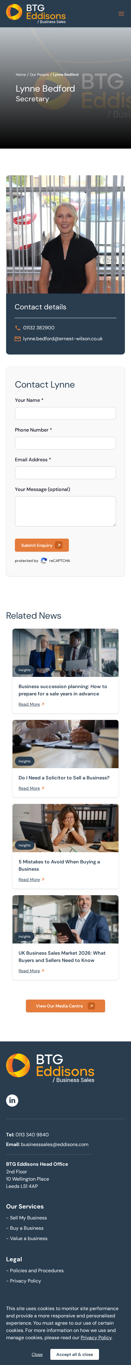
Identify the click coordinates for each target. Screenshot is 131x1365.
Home (21, 74)
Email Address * (33, 459)
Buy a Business (25, 1228)
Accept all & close (74, 1354)
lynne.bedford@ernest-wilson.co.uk (63, 338)
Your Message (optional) (42, 489)
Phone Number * (33, 430)
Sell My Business (26, 1218)
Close (37, 1354)
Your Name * (29, 400)
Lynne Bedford (66, 74)
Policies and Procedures (35, 1270)
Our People (39, 74)
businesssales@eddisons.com (54, 1144)
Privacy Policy (23, 1281)
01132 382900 (39, 327)
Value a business (27, 1238)
